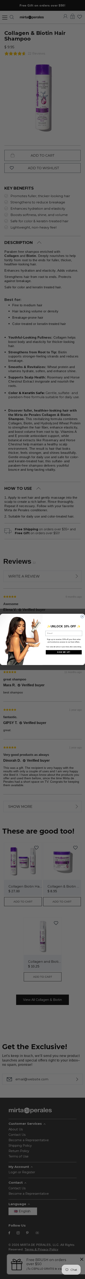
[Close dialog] (82, 616)
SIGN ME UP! (63, 652)
